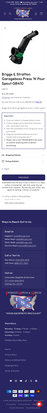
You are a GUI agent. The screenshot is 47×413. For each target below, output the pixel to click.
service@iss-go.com (27, 245)
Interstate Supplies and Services (20, 400)
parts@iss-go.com (24, 242)
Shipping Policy (11, 365)
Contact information (17, 408)
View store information (14, 203)
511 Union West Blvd (14, 280)
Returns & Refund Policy (15, 360)
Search (8, 349)
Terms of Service (12, 371)
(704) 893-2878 (22, 260)
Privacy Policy (11, 355)
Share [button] (6, 169)
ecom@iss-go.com (22, 236)
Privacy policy (11, 404)
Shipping (6, 97)
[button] (4, 13)
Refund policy (39, 400)
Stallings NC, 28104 (13, 284)
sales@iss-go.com (24, 239)
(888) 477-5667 (21, 263)
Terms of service (24, 404)
